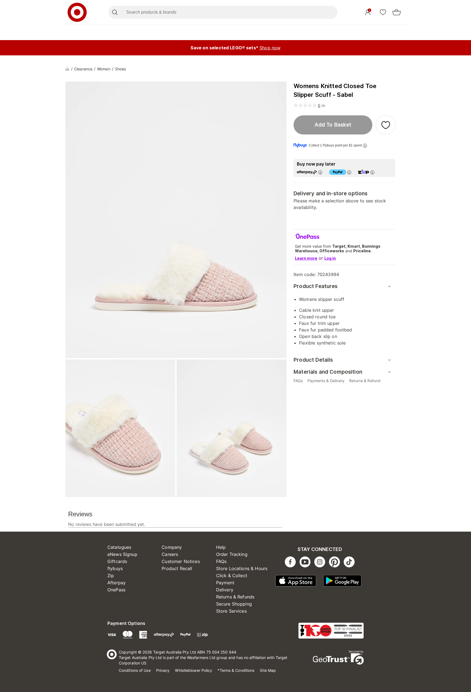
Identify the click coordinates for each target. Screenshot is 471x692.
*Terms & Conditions (236, 670)
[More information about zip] (372, 172)
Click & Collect (231, 575)
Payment (225, 582)
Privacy (163, 670)
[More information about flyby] (365, 145)
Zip (110, 575)
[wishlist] (383, 12)
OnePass (116, 589)
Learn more (306, 258)
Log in (330, 258)
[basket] (396, 12)
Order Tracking (231, 554)
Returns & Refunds (235, 597)
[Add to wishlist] (385, 124)
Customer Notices (181, 561)
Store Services (231, 611)
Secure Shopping (234, 604)
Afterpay (116, 582)
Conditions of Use (135, 670)
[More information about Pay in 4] (349, 172)
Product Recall (177, 568)
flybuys (115, 568)
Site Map (268, 670)
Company (172, 547)
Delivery (224, 589)
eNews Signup (122, 554)
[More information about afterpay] (320, 172)
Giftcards (117, 561)
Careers (170, 554)
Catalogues (119, 547)
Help (221, 547)
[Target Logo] (77, 12)
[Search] (114, 12)
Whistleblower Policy (193, 670)
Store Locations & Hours (241, 568)
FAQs (221, 561)
